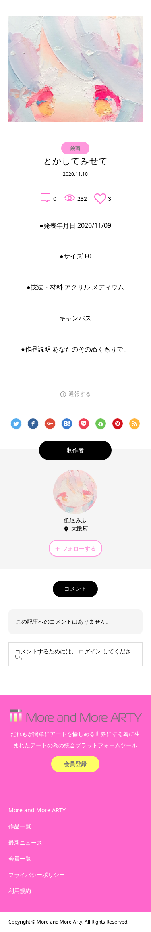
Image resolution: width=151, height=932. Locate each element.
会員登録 (75, 764)
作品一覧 (19, 826)
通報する (79, 394)
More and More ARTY (37, 810)
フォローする (79, 548)
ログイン (90, 651)
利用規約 (19, 891)
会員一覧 (19, 858)
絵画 (75, 148)
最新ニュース (25, 842)
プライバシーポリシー (36, 874)
